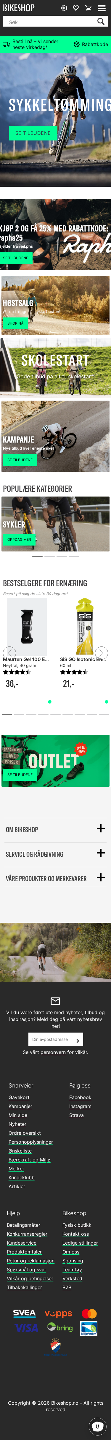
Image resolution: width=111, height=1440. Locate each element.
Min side (18, 1115)
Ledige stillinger (80, 1243)
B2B (66, 1287)
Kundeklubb (22, 1177)
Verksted (72, 1278)
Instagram (80, 1106)
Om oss (70, 1252)
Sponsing (72, 1261)
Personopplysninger (31, 1142)
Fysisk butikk (76, 1225)
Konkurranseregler (27, 1234)
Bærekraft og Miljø (30, 1160)
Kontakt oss (75, 1234)
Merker (16, 1169)
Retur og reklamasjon (30, 1261)
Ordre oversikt (25, 1133)
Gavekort (19, 1097)
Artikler (17, 1186)
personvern (53, 1052)
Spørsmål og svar (26, 1270)
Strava (76, 1115)
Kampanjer (20, 1106)
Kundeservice (21, 1243)
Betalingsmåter (23, 1225)
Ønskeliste (20, 1151)
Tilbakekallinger (24, 1287)
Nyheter (17, 1124)
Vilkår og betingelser (30, 1278)
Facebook (80, 1097)
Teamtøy (72, 1270)
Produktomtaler (24, 1252)
